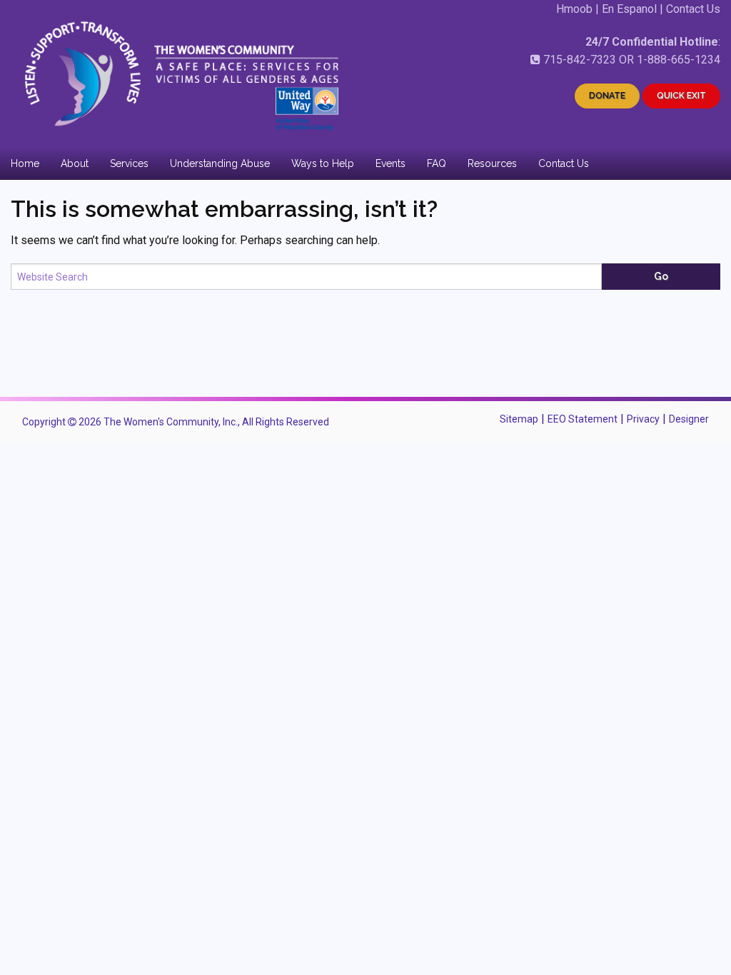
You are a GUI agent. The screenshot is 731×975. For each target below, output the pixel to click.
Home (25, 163)
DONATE (607, 96)
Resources (492, 163)
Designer (689, 419)
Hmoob (574, 9)
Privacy (643, 419)
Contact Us (693, 9)
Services (129, 163)
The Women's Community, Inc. (171, 422)
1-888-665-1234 (678, 59)
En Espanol (629, 9)
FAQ (436, 163)
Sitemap (519, 419)
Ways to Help (322, 163)
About (75, 163)
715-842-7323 (579, 59)
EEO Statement (582, 419)
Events (390, 163)
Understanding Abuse (220, 163)
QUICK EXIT (681, 96)
